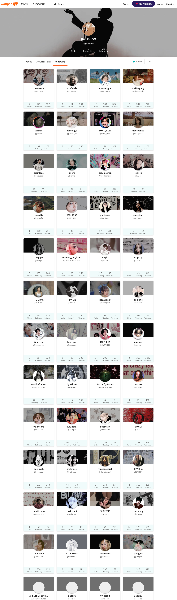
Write (126, 4)
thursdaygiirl (105, 468)
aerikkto (138, 299)
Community (39, 3)
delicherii (39, 553)
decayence (138, 130)
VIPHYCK (105, 511)
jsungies (138, 553)
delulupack (105, 299)
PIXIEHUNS (72, 553)
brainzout (72, 511)
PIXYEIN (72, 299)
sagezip (138, 257)
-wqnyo (39, 257)
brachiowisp (105, 172)
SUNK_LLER (105, 130)
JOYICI (138, 426)
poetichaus (39, 511)
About (29, 61)
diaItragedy (138, 88)
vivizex (138, 384)
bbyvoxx (71, 342)
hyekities (72, 384)
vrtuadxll (105, 595)
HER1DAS (39, 299)
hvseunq (138, 511)
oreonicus (138, 215)
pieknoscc (105, 553)
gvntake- (105, 215)
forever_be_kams (72, 257)
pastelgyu (72, 130)
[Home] (9, 4)
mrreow (138, 342)
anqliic (105, 257)
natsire (72, 595)
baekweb (39, 468)
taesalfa (38, 215)
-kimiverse (38, 342)
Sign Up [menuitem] (170, 3)
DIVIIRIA (138, 468)
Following (60, 61)
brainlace (39, 172)
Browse (24, 3)
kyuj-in (138, 172)
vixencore (38, 426)
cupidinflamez (38, 384)
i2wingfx (71, 426)
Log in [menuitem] (160, 3)
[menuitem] (138, 61)
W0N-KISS (72, 215)
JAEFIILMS (105, 342)
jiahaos (38, 130)
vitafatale (72, 88)
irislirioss (72, 468)
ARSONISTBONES (38, 595)
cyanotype (105, 88)
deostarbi (105, 426)
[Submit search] (55, 4)
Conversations (43, 61)
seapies (138, 595)
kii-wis (72, 172)
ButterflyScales (105, 384)
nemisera (39, 88)
